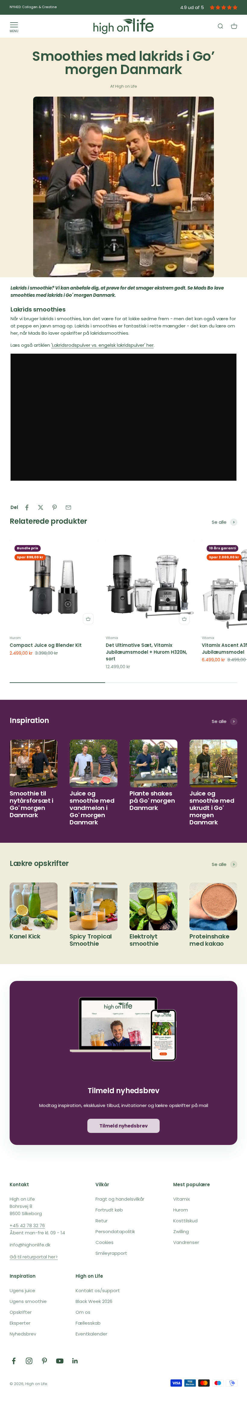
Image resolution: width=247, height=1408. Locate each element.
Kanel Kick (25, 936)
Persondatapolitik (115, 1231)
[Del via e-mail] (68, 507)
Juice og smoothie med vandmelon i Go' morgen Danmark (92, 808)
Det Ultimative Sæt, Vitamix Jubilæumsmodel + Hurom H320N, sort (146, 652)
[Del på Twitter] (41, 507)
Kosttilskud (185, 1220)
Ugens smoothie (28, 1301)
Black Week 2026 (94, 1301)
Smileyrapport (111, 1253)
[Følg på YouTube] (60, 1361)
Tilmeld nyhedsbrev (123, 1126)
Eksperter (20, 1323)
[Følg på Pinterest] (44, 1361)
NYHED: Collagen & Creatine (33, 7)
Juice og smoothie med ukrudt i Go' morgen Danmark (211, 808)
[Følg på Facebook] (14, 1361)
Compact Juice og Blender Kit (46, 645)
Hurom (15, 637)
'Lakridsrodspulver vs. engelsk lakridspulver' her (102, 345)
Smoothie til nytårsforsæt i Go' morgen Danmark (31, 804)
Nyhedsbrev (23, 1334)
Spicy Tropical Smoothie (91, 940)
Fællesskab (88, 1323)
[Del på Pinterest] (54, 507)
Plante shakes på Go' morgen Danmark (152, 800)
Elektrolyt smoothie (144, 940)
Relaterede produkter (48, 521)
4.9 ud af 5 (192, 7)
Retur (101, 1220)
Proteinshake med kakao (209, 940)
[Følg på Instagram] (29, 1361)
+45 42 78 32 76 (27, 1225)
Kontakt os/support (98, 1290)
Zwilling (181, 1231)
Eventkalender (91, 1334)
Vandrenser (186, 1242)
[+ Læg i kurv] (88, 618)
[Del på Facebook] (27, 507)
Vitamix (112, 637)
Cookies (104, 1242)
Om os (83, 1312)
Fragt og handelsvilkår (119, 1199)
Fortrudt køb (109, 1210)
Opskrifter (21, 1312)
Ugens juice (22, 1290)
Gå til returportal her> (34, 1257)
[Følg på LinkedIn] (75, 1361)
